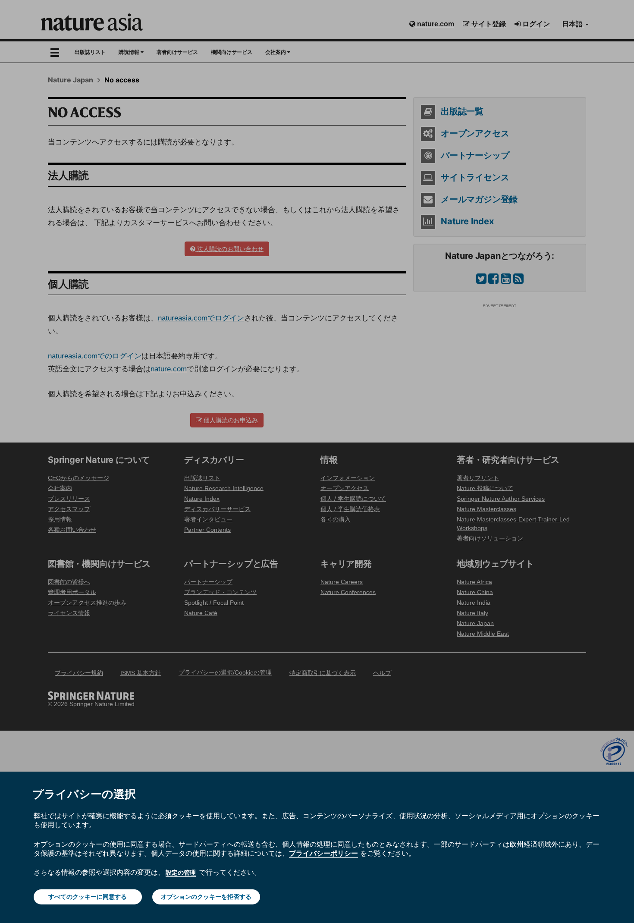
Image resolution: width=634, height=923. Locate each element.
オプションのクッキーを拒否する (206, 896)
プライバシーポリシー (323, 853)
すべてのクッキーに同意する (87, 896)
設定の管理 (181, 872)
